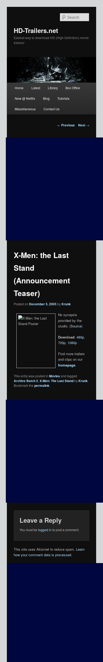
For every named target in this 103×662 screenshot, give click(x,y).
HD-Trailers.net (36, 30)
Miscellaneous (25, 109)
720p (61, 342)
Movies (54, 376)
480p (80, 337)
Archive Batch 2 (26, 380)
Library (53, 87)
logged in (45, 529)
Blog (46, 98)
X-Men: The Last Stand (56, 380)
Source (76, 325)
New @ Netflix (25, 98)
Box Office (72, 87)
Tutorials (63, 98)
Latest (35, 87)
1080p (72, 342)
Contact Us (51, 109)
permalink (41, 385)
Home (19, 87)
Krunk (66, 304)
